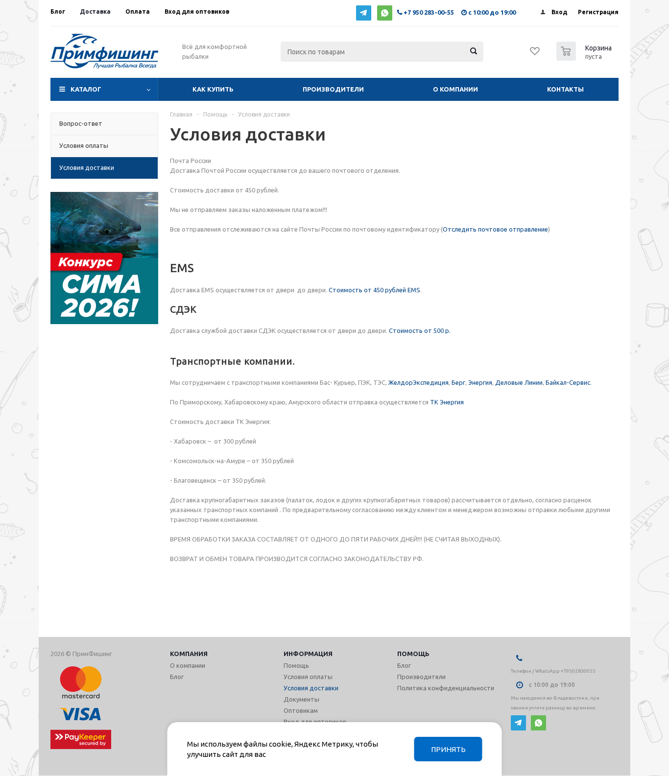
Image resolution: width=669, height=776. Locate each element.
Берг (458, 382)
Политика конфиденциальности (445, 687)
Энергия (480, 382)
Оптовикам (301, 710)
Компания (189, 653)
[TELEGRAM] (363, 13)
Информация (308, 653)
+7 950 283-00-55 (429, 12)
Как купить (213, 89)
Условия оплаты (308, 676)
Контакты (565, 89)
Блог (177, 676)
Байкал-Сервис (568, 382)
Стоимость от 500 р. (420, 330)
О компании (455, 89)
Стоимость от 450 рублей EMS (374, 289)
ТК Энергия (447, 402)
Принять (448, 749)
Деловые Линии (519, 382)
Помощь (413, 653)
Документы (301, 699)
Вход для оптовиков (315, 721)
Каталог (86, 89)
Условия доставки (311, 687)
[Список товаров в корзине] (585, 58)
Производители (333, 89)
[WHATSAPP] (384, 13)
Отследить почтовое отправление (495, 229)
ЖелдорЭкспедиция (418, 382)
